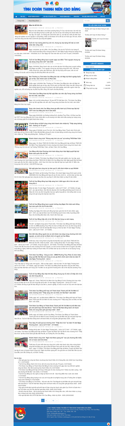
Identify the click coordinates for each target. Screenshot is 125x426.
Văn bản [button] (76, 16)
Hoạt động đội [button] (65, 16)
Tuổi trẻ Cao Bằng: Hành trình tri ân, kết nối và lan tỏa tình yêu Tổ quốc (45, 364)
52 (53, 400)
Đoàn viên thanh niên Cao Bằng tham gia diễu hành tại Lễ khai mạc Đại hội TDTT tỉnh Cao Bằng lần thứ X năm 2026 (54, 109)
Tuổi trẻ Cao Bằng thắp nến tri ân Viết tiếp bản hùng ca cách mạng (51, 219)
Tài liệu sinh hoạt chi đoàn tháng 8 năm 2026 (97, 30)
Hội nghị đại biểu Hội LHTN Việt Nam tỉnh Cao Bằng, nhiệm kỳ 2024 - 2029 (46, 395)
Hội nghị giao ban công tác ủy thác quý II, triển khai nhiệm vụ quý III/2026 (53, 168)
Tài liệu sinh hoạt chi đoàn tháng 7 (95, 35)
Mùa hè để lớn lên (35, 25)
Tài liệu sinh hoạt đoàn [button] (89, 16)
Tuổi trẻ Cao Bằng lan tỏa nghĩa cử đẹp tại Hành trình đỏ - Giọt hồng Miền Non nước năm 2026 (48, 375)
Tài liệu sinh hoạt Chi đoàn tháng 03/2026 (95, 51)
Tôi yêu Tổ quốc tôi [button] (49, 16)
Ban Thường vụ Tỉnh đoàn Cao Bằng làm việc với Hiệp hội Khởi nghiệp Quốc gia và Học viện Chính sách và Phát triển (55, 78)
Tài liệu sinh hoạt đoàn (97, 25)
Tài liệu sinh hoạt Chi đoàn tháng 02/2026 (95, 57)
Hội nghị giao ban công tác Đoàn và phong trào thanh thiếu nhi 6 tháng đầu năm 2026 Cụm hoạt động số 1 (50, 361)
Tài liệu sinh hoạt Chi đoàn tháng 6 (100, 40)
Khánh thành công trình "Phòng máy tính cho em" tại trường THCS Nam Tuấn (55, 138)
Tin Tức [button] (22, 16)
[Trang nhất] (16, 16)
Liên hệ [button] (102, 16)
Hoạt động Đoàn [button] (33, 16)
